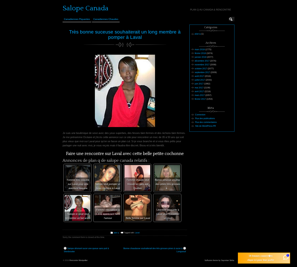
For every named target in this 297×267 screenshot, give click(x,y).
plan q (116, 233)
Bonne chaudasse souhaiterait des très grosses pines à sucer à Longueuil (154, 250)
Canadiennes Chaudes (105, 19)
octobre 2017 (201, 68)
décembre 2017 (202, 61)
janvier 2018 (200, 57)
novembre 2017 (202, 64)
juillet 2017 (200, 80)
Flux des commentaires (206, 122)
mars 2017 (200, 95)
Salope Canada (85, 8)
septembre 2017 (202, 72)
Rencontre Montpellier (78, 260)
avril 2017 (199, 91)
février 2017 (200, 99)
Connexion (200, 114)
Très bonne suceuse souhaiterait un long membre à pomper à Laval (125, 34)
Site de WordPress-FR (205, 126)
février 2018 (200, 53)
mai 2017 (199, 87)
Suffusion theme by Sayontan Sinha (219, 260)
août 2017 (199, 76)
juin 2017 (199, 84)
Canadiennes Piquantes (77, 19)
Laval (137, 233)
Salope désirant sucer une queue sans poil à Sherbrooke (86, 250)
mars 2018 (200, 49)
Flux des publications (205, 118)
